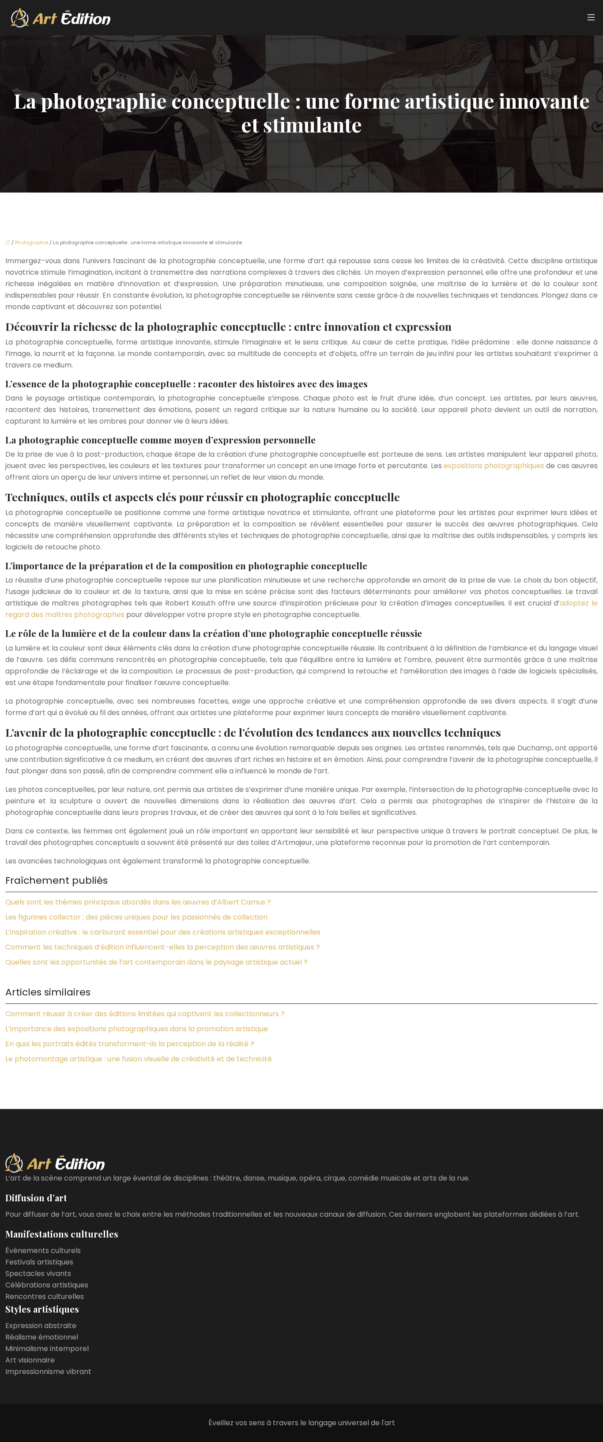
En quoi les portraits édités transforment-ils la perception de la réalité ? (129, 1044)
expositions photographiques (494, 466)
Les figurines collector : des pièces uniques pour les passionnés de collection (136, 917)
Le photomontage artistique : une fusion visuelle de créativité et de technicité (138, 1059)
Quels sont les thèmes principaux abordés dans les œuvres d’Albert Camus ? (138, 902)
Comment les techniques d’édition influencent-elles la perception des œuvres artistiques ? (162, 947)
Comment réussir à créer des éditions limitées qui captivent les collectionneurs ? (145, 1014)
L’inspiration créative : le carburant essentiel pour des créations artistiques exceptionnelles (162, 932)
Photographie (31, 242)
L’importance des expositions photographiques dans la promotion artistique (136, 1029)
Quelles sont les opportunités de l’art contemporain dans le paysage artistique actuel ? (156, 962)
